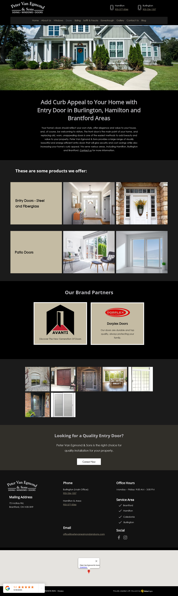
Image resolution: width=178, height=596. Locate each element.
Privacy (61, 591)
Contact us (86, 150)
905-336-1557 (149, 9)
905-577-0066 (121, 9)
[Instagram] (125, 537)
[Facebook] (118, 537)
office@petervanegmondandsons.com (84, 534)
